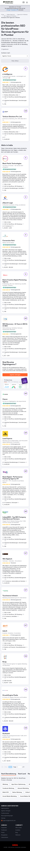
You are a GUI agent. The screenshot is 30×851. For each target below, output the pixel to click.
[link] (23, 2)
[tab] (8, 773)
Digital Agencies (11, 14)
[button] (15, 55)
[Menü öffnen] (27, 2)
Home (2, 14)
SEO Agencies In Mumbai (10, 16)
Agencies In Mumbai (22, 14)
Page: (14, 767)
